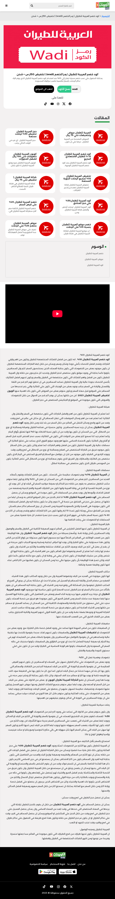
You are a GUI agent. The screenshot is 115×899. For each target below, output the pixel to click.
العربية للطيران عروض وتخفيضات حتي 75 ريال (78, 134)
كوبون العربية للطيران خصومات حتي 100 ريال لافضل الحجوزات (24, 156)
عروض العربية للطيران (94, 259)
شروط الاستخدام (57, 864)
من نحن (81, 864)
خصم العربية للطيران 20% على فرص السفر (23, 203)
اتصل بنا (71, 864)
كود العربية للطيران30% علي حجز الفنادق (78, 202)
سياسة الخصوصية (39, 864)
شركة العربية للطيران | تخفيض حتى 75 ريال (25, 178)
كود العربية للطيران (95, 265)
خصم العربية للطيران (94, 253)
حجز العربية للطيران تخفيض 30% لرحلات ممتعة (26, 134)
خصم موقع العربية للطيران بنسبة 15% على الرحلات (76, 225)
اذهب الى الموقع (44, 89)
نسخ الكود (64, 89)
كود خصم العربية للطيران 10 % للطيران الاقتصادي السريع (77, 156)
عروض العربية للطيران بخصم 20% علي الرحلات (24, 224)
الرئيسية (105, 16)
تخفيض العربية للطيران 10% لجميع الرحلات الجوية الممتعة (77, 178)
